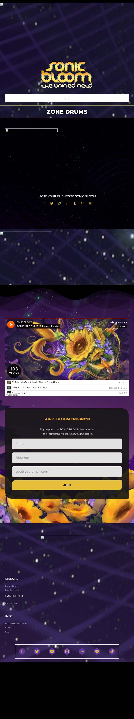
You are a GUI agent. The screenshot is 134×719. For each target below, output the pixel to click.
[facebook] (22, 651)
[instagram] (67, 651)
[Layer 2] (67, 62)
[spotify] (97, 651)
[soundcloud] (82, 651)
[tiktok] (112, 651)
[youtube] (52, 651)
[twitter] (37, 651)
